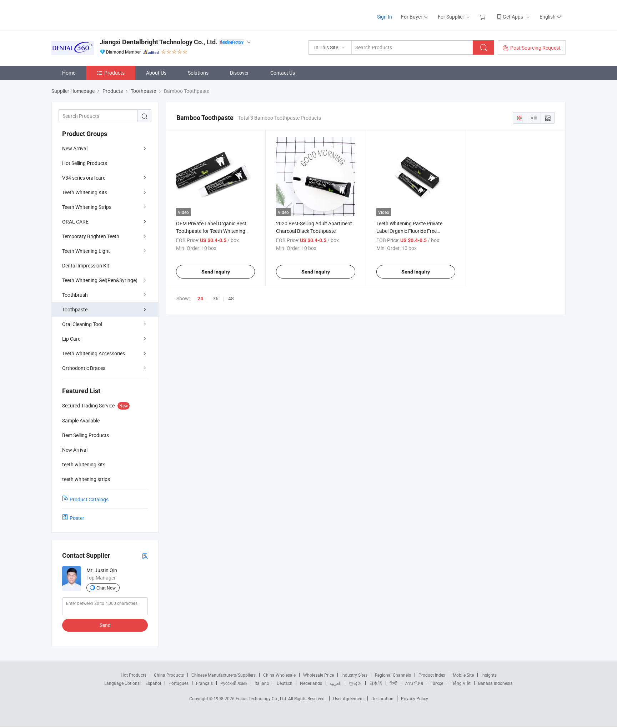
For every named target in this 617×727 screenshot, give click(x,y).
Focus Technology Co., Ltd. (262, 698)
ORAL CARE (75, 221)
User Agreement (348, 698)
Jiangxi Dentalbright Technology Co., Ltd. (158, 42)
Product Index (431, 675)
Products (114, 72)
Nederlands (311, 683)
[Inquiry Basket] (483, 16)
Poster (77, 518)
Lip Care (71, 338)
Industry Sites (354, 675)
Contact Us (282, 72)
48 (231, 298)
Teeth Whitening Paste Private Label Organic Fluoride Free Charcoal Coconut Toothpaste (409, 231)
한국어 (355, 683)
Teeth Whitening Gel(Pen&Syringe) (99, 280)
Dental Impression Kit (85, 265)
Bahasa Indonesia (495, 683)
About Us (156, 72)
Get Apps (513, 16)
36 (216, 298)
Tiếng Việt (461, 683)
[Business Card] (145, 556)
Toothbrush (75, 294)
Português (179, 683)
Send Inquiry (215, 272)
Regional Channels (393, 675)
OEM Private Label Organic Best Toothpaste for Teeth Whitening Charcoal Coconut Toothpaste (211, 231)
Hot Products (133, 675)
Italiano (262, 683)
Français (204, 683)
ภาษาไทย (414, 683)
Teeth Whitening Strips (86, 207)
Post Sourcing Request (535, 47)
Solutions (198, 72)
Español (153, 683)
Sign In (384, 16)
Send (105, 625)
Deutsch (284, 683)
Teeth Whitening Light (86, 250)
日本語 (375, 683)
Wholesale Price (318, 675)
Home (68, 72)
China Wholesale (279, 675)
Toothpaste (74, 309)
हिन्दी (393, 683)
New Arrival (74, 148)
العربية (335, 683)
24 (200, 298)
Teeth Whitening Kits (84, 192)
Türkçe (437, 683)
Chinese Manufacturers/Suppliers (223, 675)
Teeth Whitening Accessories (93, 353)
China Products (169, 675)
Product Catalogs (89, 499)
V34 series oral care (83, 177)
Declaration (382, 698)
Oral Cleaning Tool (82, 324)
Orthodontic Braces (83, 368)
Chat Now (106, 588)
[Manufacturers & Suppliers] (97, 14)
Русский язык (233, 683)
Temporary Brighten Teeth (90, 236)
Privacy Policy (414, 698)
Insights (489, 675)
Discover (239, 72)
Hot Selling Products (84, 163)
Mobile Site (463, 675)
